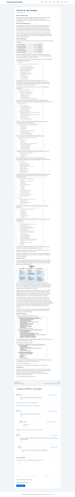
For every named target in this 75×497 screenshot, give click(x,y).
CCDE (58, 2)
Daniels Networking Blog (15, 2)
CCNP (46, 2)
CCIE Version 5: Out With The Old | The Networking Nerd (31, 429)
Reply (21, 399)
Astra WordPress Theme (48, 494)
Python (66, 2)
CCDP (50, 2)
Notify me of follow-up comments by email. (24, 479)
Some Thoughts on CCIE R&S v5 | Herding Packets (30, 405)
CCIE (54, 2)
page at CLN (22, 365)
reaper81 (24, 421)
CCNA (42, 2)
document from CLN (34, 40)
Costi (21, 411)
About (62, 2)
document (20, 315)
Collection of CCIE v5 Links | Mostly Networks (29, 402)
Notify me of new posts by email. (22, 482)
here (29, 363)
